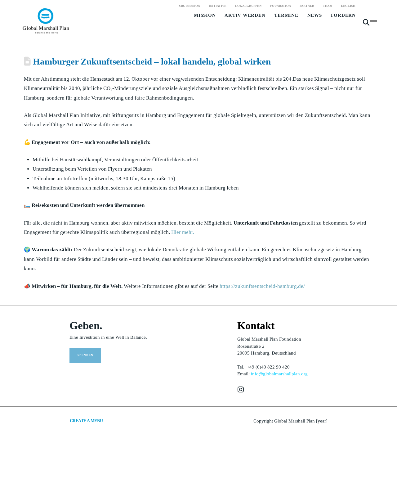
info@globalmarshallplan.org (279, 373)
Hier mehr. (182, 232)
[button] (366, 25)
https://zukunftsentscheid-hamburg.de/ (262, 286)
